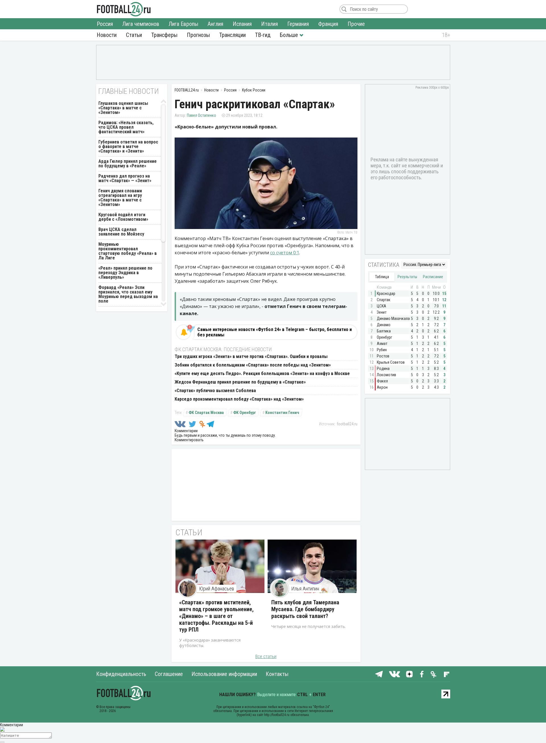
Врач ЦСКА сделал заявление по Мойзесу (121, 232)
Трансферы (164, 35)
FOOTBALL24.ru (124, 9)
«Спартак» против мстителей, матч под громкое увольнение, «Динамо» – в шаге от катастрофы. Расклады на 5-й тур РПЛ (216, 616)
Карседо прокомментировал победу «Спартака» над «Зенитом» (239, 399)
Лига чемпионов (140, 23)
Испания (242, 23)
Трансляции (232, 35)
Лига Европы (183, 23)
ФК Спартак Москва (206, 412)
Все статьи (265, 656)
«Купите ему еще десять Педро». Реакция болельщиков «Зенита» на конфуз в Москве (262, 373)
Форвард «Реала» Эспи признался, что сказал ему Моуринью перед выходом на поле (128, 294)
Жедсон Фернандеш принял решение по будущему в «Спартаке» (240, 382)
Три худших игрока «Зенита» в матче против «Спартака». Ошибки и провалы (251, 356)
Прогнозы (198, 35)
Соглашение (169, 674)
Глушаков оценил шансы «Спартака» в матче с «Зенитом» (123, 108)
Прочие (356, 23)
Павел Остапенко (201, 115)
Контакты (277, 674)
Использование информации (224, 674)
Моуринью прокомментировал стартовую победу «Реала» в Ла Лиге (127, 251)
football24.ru (347, 424)
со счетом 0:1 (284, 252)
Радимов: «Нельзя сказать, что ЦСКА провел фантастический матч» (126, 127)
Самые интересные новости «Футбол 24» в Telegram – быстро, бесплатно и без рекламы (274, 332)
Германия (298, 23)
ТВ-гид (262, 35)
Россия (105, 23)
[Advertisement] (273, 62)
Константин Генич (282, 412)
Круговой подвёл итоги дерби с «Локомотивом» (123, 217)
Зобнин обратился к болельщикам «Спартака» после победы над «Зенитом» (253, 365)
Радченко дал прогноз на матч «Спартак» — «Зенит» (124, 178)
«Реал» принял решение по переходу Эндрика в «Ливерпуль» (125, 272)
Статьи (134, 35)
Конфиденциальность (121, 674)
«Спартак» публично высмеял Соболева (215, 390)
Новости (107, 35)
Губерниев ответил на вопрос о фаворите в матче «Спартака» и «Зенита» (128, 146)
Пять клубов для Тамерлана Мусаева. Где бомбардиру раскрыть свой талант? (305, 609)
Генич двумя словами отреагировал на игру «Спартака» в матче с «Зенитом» (120, 197)
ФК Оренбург (244, 412)
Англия (215, 23)
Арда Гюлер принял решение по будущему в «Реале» (127, 163)
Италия (269, 23)
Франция (328, 23)
